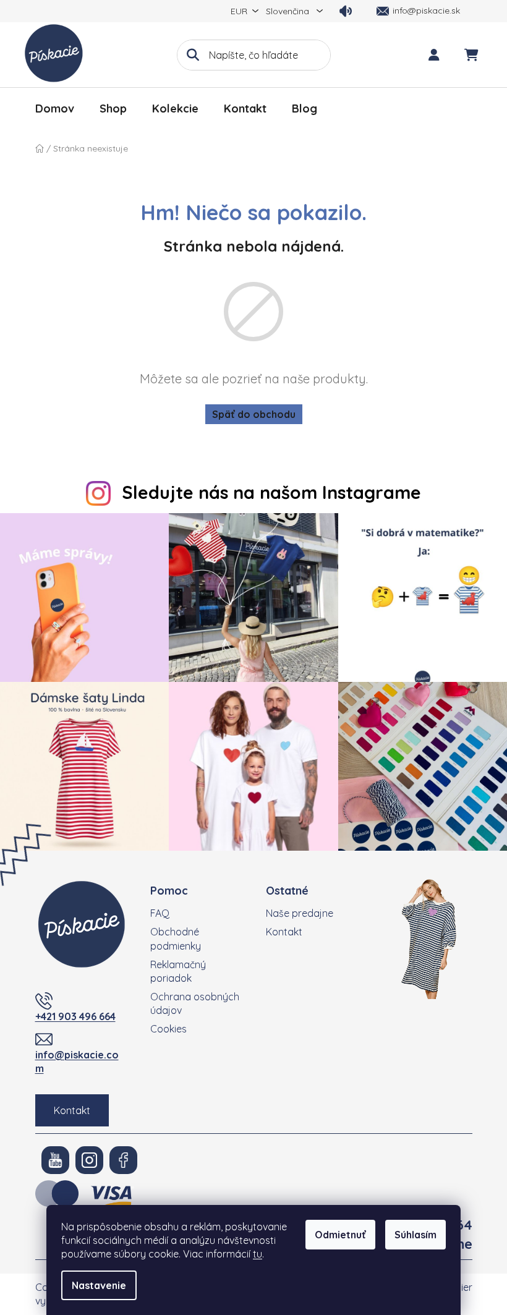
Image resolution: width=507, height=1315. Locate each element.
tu (257, 1254)
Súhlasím (415, 1234)
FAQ (159, 913)
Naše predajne (299, 913)
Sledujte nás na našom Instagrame (271, 492)
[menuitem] (55, 109)
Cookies (168, 1029)
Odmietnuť (340, 1234)
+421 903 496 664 (75, 1016)
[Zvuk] (345, 11)
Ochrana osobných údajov (194, 1003)
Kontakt (72, 1110)
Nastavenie (99, 1285)
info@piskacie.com (77, 1062)
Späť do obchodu (254, 414)
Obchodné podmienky (175, 938)
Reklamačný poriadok (178, 971)
